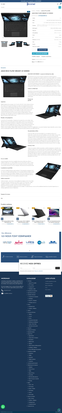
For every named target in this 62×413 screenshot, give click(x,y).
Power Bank (31, 374)
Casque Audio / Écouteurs (33, 337)
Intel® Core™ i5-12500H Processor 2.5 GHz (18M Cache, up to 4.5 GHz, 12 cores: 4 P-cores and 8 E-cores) (49, 25)
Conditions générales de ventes (50, 281)
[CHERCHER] (60, 7)
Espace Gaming (31, 373)
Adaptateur (31, 367)
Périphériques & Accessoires (33, 365)
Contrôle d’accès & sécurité (32, 363)
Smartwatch (31, 357)
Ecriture (30, 318)
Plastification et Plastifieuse (33, 322)
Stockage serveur (32, 306)
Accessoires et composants (33, 296)
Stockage (30, 380)
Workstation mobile (32, 288)
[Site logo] (31, 4)
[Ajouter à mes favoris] (13, 208)
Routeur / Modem (32, 388)
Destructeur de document (33, 326)
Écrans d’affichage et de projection (35, 349)
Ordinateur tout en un (32, 302)
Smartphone (31, 353)
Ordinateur (38, 10)
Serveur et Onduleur (31, 396)
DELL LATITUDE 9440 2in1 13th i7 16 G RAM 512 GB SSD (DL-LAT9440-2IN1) (54, 222)
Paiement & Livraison (49, 283)
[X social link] (37, 62)
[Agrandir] (3, 37)
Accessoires (31, 361)
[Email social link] (38, 62)
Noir (60, 18)
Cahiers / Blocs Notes (32, 324)
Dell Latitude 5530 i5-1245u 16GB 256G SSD (8, 222)
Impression (29, 328)
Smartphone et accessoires (32, 290)
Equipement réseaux (31, 331)
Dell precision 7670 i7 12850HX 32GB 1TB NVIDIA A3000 (23, 222)
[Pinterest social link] (40, 62)
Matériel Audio (31, 341)
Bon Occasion (31, 285)
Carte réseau (31, 390)
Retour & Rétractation (49, 285)
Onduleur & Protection (32, 329)
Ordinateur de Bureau (31, 294)
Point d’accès (31, 386)
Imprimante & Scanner (32, 292)
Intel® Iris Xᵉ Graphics (57, 32)
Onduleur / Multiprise (32, 308)
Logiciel (29, 310)
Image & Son (30, 333)
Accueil (33, 10)
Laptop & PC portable (45, 10)
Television (30, 343)
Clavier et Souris (31, 369)
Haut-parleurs (31, 339)
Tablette (30, 355)
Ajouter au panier (42, 49)
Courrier (30, 316)
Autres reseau (31, 394)
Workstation (31, 298)
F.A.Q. (46, 287)
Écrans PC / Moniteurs (33, 300)
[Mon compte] (57, 4)
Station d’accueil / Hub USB (34, 378)
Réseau (29, 382)
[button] (2, 25)
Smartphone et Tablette (32, 351)
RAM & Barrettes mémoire (33, 376)
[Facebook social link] (35, 62)
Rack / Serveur (31, 398)
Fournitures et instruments (33, 320)
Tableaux (30, 314)
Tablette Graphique (32, 359)
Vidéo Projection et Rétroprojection (35, 345)
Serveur (29, 304)
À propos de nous (31, 406)
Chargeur (59, 46)
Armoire (30, 392)
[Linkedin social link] (41, 62)
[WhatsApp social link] (43, 62)
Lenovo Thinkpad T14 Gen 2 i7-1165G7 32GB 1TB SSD (39, 222)
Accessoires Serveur (32, 404)
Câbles (30, 371)
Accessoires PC (31, 287)
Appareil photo (31, 335)
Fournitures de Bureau (31, 312)
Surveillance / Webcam (33, 347)
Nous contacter (48, 289)
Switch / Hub (31, 384)
